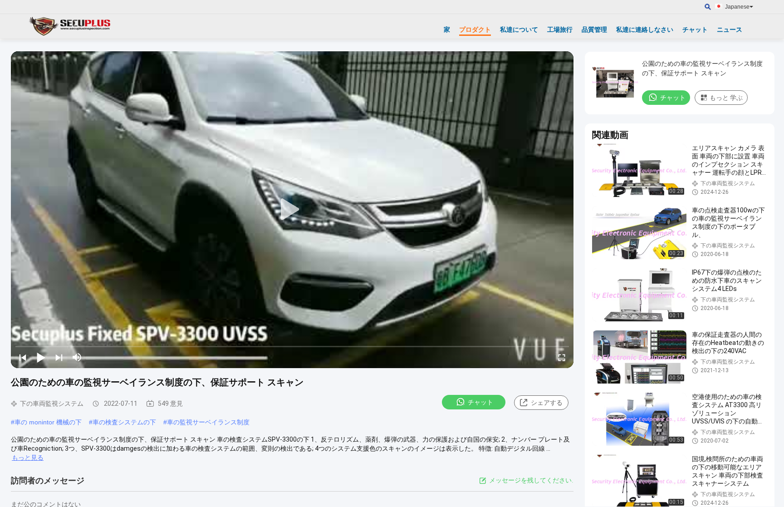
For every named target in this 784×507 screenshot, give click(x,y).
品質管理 (594, 29)
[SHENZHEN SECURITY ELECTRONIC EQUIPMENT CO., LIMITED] (70, 26)
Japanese (737, 7)
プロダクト (475, 29)
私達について (519, 29)
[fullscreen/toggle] (562, 357)
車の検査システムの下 (124, 422)
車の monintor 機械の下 (48, 422)
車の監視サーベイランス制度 (208, 422)
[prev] (23, 357)
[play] (292, 209)
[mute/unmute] (77, 357)
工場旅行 (560, 29)
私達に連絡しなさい (644, 29)
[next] (59, 357)
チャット (695, 29)
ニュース (729, 29)
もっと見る (28, 457)
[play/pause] (41, 357)
